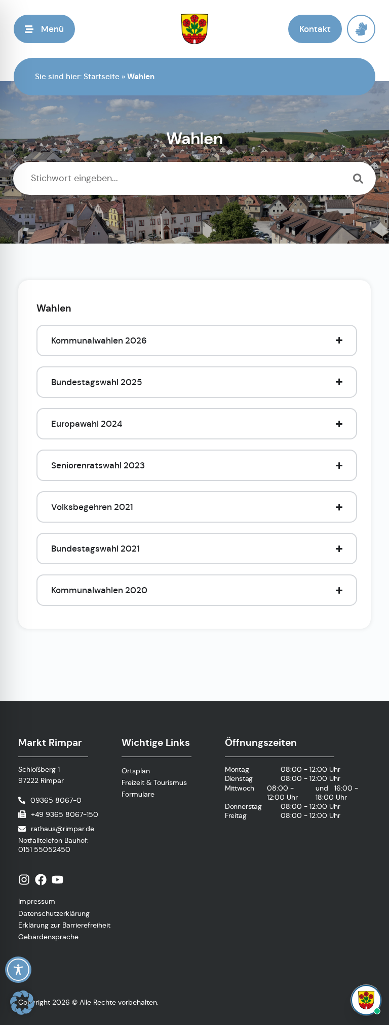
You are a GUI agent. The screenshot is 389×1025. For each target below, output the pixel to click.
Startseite (102, 76)
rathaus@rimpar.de (62, 828)
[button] (44, 29)
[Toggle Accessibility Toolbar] (18, 970)
